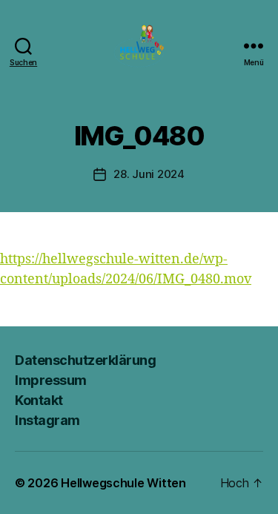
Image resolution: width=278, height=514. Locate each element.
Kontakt (39, 400)
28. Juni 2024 (149, 174)
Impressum (51, 380)
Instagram (47, 420)
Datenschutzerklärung (85, 360)
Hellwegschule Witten (123, 482)
